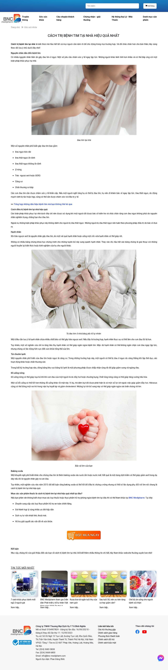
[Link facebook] (138, 631)
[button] (154, 589)
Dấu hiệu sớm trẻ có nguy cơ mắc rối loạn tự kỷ (23, 601)
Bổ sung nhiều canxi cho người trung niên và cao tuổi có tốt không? (54, 602)
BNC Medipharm (137, 498)
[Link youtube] (145, 631)
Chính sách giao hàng (107, 633)
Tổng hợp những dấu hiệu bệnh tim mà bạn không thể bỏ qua (43, 204)
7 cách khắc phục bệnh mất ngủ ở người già (111, 601)
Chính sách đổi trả (106, 639)
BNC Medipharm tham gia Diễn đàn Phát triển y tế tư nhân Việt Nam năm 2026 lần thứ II (143, 602)
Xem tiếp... (15, 607)
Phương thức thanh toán (109, 636)
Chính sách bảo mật (107, 642)
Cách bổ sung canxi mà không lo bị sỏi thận (83, 601)
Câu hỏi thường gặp (107, 629)
